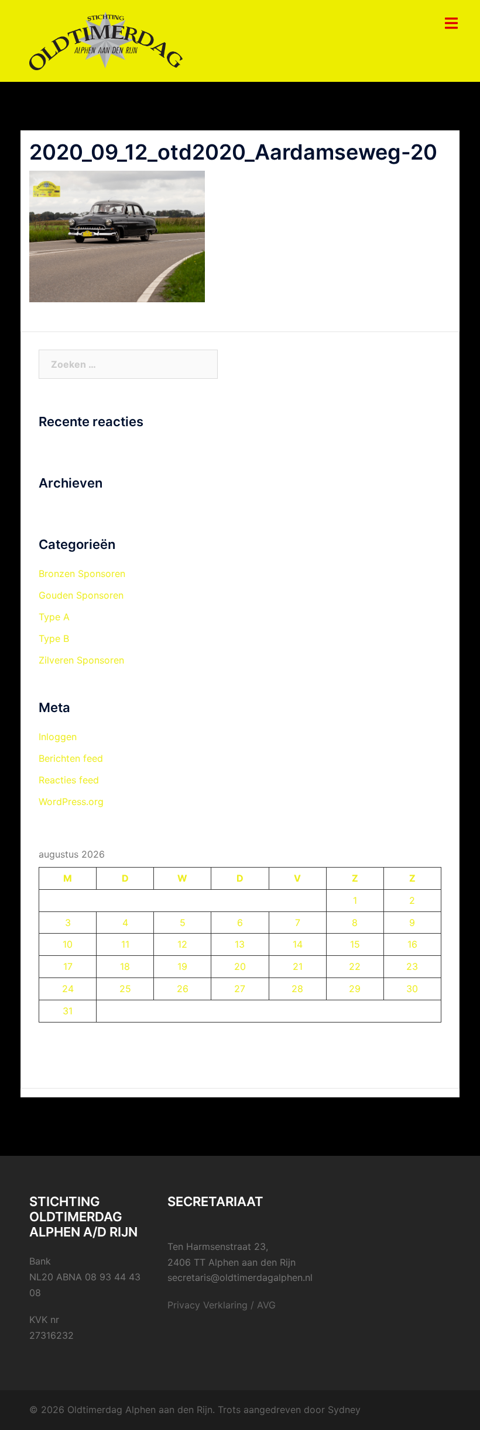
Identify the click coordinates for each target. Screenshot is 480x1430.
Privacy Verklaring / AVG (221, 1305)
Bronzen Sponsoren (82, 573)
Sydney (344, 1409)
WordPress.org (71, 801)
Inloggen (58, 736)
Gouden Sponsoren (81, 595)
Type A (54, 617)
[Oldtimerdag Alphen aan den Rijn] (106, 40)
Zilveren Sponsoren (81, 660)
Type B (54, 638)
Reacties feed (69, 780)
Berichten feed (71, 758)
